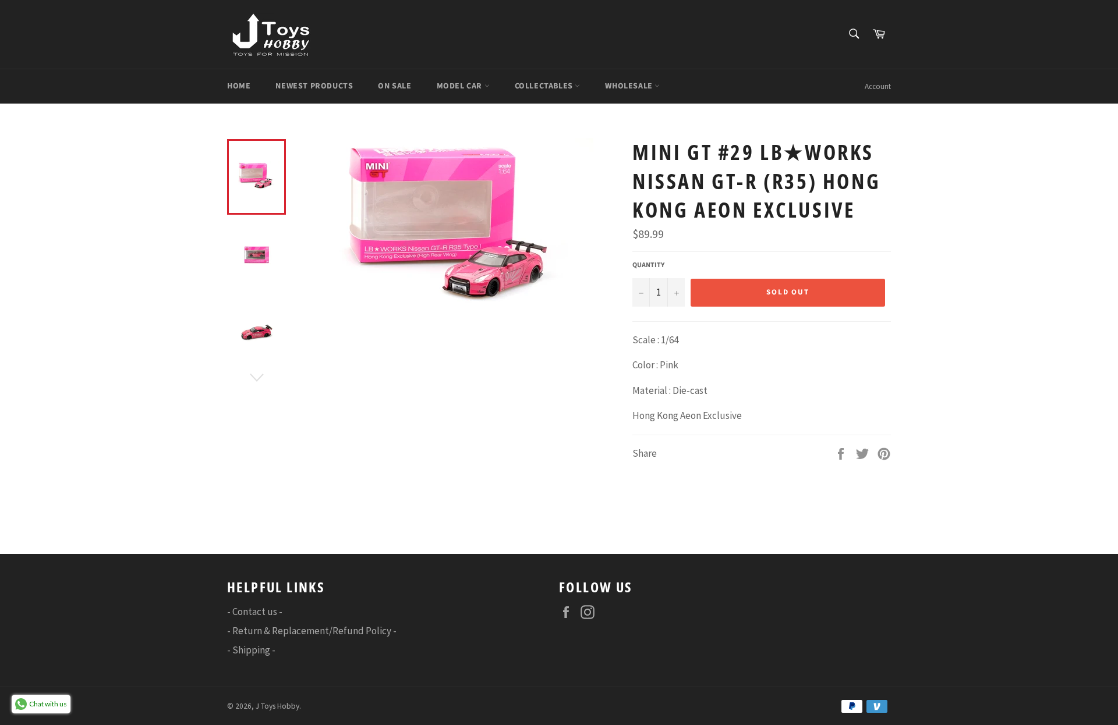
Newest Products (314, 86)
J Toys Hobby (277, 706)
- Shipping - (251, 650)
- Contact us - (254, 611)
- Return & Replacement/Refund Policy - (312, 630)
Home (238, 86)
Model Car (460, 86)
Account (878, 86)
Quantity (648, 265)
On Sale (394, 86)
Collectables (545, 86)
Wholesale (629, 86)
